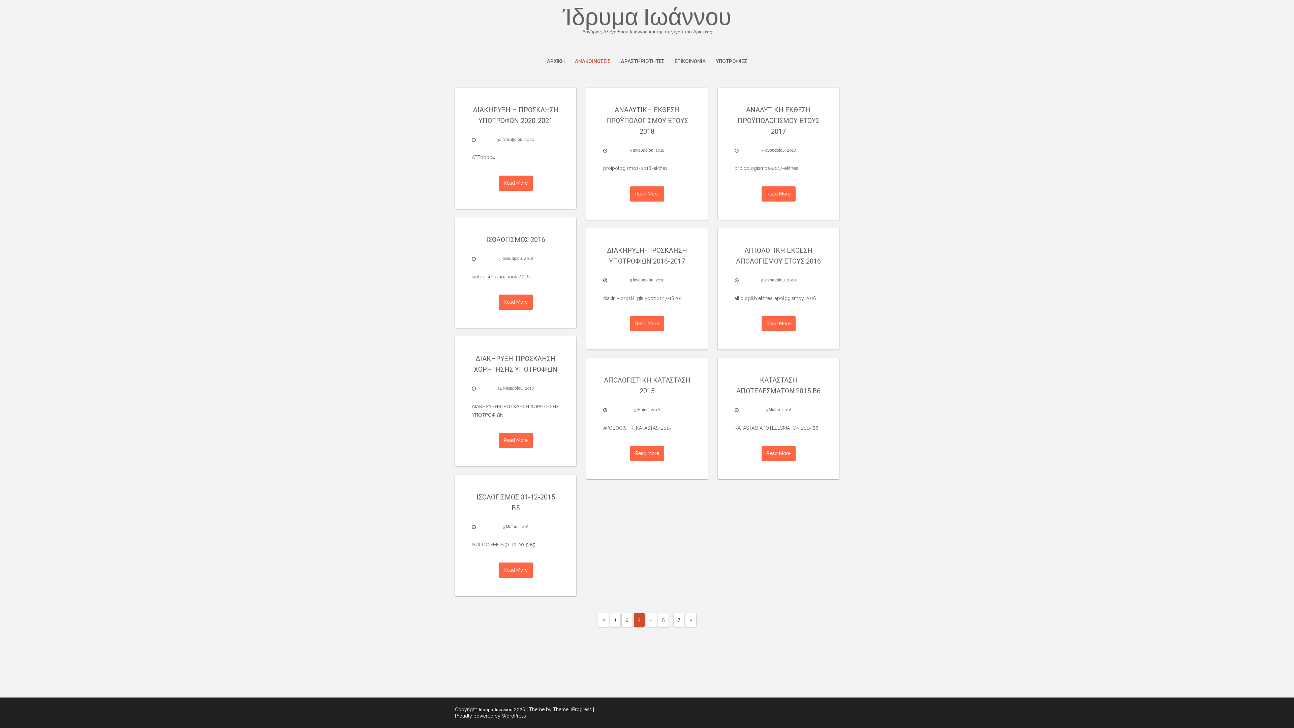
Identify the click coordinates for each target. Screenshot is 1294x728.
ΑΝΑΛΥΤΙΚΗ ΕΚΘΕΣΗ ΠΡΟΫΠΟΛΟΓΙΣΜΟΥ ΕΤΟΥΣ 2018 (647, 120)
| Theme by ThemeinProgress (559, 709)
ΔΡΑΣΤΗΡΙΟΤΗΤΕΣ (643, 61)
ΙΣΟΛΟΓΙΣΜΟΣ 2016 (515, 240)
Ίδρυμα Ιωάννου (647, 21)
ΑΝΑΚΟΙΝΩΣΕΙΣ (593, 61)
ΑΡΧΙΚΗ (556, 61)
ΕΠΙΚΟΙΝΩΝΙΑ (690, 61)
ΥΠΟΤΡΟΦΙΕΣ (731, 61)
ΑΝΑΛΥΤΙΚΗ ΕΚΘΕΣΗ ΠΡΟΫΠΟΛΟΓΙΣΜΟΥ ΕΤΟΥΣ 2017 (779, 120)
